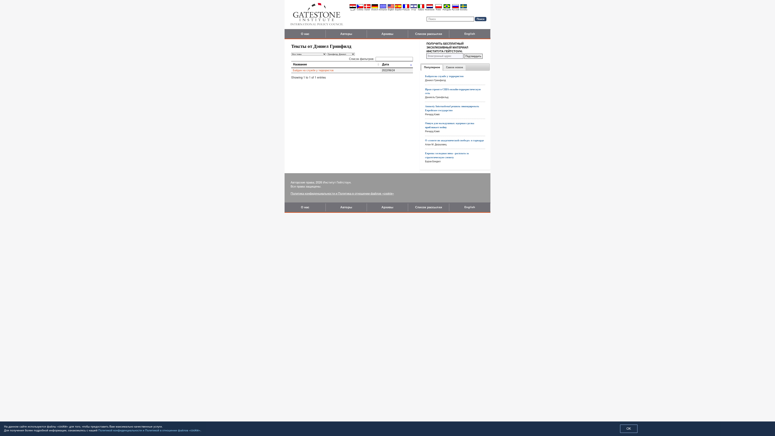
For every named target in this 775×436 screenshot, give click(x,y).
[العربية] (353, 8)
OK (628, 428)
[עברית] (414, 8)
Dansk (367, 10)
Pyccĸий (455, 10)
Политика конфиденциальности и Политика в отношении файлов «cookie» (342, 193)
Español (398, 10)
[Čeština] (360, 8)
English (391, 10)
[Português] (447, 8)
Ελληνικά (383, 10)
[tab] (432, 67)
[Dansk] (367, 8)
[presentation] (432, 68)
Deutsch (374, 10)
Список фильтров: (361, 59)
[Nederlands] (429, 8)
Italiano (421, 10)
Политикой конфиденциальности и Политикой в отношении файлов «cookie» (149, 430)
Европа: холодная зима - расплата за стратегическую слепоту (447, 155)
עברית (413, 10)
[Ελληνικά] (383, 8)
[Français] (406, 8)
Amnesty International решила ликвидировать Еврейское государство (452, 108)
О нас (305, 34)
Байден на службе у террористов (313, 70)
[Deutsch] (375, 8)
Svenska (463, 10)
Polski (438, 10)
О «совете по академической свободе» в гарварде (454, 140)
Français (406, 10)
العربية (352, 10)
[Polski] (438, 8)
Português (447, 10)
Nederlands (430, 10)
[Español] (398, 8)
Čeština (360, 10)
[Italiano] (421, 8)
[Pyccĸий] (455, 8)
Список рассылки (428, 34)
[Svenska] (463, 8)
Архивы (387, 34)
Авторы (346, 34)
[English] (391, 8)
